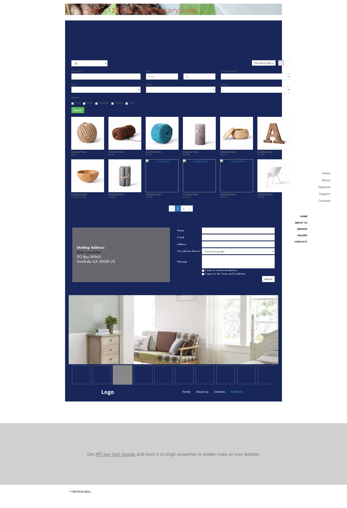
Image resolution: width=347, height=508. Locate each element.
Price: (149, 71)
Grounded (104, 103)
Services (219, 392)
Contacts (237, 392)
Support (324, 194)
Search (78, 110)
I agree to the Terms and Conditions (224, 274)
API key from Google (115, 454)
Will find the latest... (81, 491)
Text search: (77, 71)
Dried (77, 103)
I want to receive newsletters (220, 270)
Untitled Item (79, 152)
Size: (73, 84)
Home (186, 392)
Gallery (302, 235)
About (326, 180)
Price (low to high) (263, 62)
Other (131, 103)
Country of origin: (229, 71)
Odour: (149, 84)
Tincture (119, 103)
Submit (268, 279)
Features (324, 187)
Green (90, 103)
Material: (75, 97)
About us (202, 392)
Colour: (224, 84)
